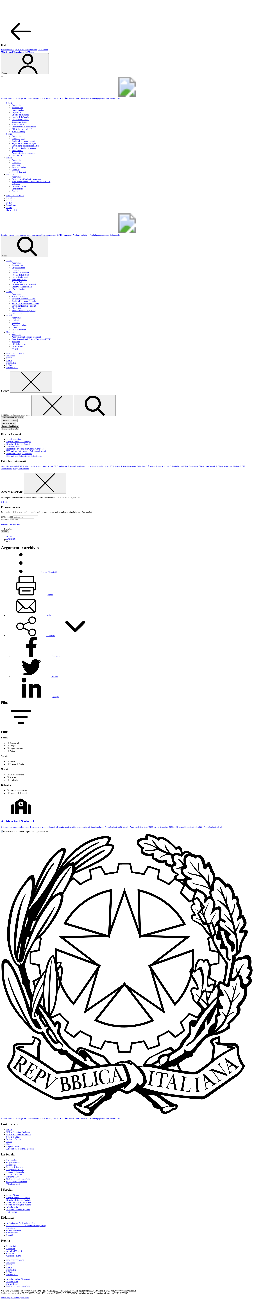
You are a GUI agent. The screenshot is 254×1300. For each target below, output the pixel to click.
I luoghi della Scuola (20, 117)
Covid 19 (15, 170)
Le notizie (16, 165)
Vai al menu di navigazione (26, 50)
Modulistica (11, 205)
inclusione (63, 466)
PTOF (9, 200)
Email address (7, 517)
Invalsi (9, 1141)
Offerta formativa (19, 186)
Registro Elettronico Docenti (23, 141)
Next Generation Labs (132, 466)
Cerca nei (8, 423)
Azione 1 (118, 466)
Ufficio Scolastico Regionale (18, 1132)
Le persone (16, 112)
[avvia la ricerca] (95, 405)
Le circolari (16, 162)
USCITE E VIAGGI (15, 196)
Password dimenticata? (10, 524)
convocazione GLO (50, 466)
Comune (9, 1144)
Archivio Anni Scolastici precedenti (26, 179)
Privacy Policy (18, 124)
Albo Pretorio (17, 150)
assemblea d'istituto (232, 466)
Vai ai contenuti (7, 50)
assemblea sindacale (9, 466)
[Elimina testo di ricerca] (52, 405)
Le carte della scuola (20, 115)
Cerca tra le (9, 421)
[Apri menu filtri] (21, 726)
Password (5, 519)
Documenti (14, 743)
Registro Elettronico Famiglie (24, 143)
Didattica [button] (10, 174)
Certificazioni (17, 189)
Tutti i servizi (17, 155)
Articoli (12, 777)
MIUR (9, 1130)
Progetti (15, 191)
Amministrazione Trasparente (18, 1279)
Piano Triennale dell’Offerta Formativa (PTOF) (31, 181)
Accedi (4, 532)
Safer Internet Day (14, 439)
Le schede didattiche (18, 790)
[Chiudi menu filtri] (21, 41)
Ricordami (8, 529)
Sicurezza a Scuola (19, 122)
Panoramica (16, 105)
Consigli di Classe (215, 466)
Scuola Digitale (18, 139)
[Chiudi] (31, 382)
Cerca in (10, 429)
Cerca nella (10, 426)
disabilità (145, 466)
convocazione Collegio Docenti (171, 466)
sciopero (37, 466)
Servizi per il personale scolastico (25, 146)
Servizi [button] (9, 134)
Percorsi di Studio (17, 764)
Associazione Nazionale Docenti (20, 1149)
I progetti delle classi (18, 793)
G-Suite (4, 502)
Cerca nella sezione (12, 418)
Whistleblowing (18, 131)
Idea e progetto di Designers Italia (15, 1298)
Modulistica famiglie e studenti (19, 453)
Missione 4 (29, 466)
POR (112, 466)
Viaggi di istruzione (21, 469)
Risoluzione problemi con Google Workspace (25, 449)
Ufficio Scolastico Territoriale (18, 1134)
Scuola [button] (9, 103)
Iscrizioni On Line (14, 1139)
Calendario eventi (19, 172)
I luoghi (13, 746)
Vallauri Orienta (13, 446)
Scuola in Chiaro (13, 1137)
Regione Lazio (12, 1146)
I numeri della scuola (20, 119)
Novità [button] (9, 158)
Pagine (12, 751)
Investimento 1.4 (82, 466)
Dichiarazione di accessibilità (24, 127)
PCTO (9, 207)
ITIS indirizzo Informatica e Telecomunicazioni (26, 451)
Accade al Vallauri (19, 167)
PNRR (9, 203)
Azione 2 (153, 466)
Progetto (71, 466)
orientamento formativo (99, 466)
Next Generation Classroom (196, 466)
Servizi (12, 761)
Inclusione (16, 184)
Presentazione (17, 107)
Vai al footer (43, 50)
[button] (50, 635)
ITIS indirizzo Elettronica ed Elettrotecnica (24, 456)
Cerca (3, 415)
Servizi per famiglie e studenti (24, 148)
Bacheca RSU (12, 210)
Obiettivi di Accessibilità (22, 129)
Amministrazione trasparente (23, 153)
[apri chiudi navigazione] (2, 76)
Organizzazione (18, 110)
